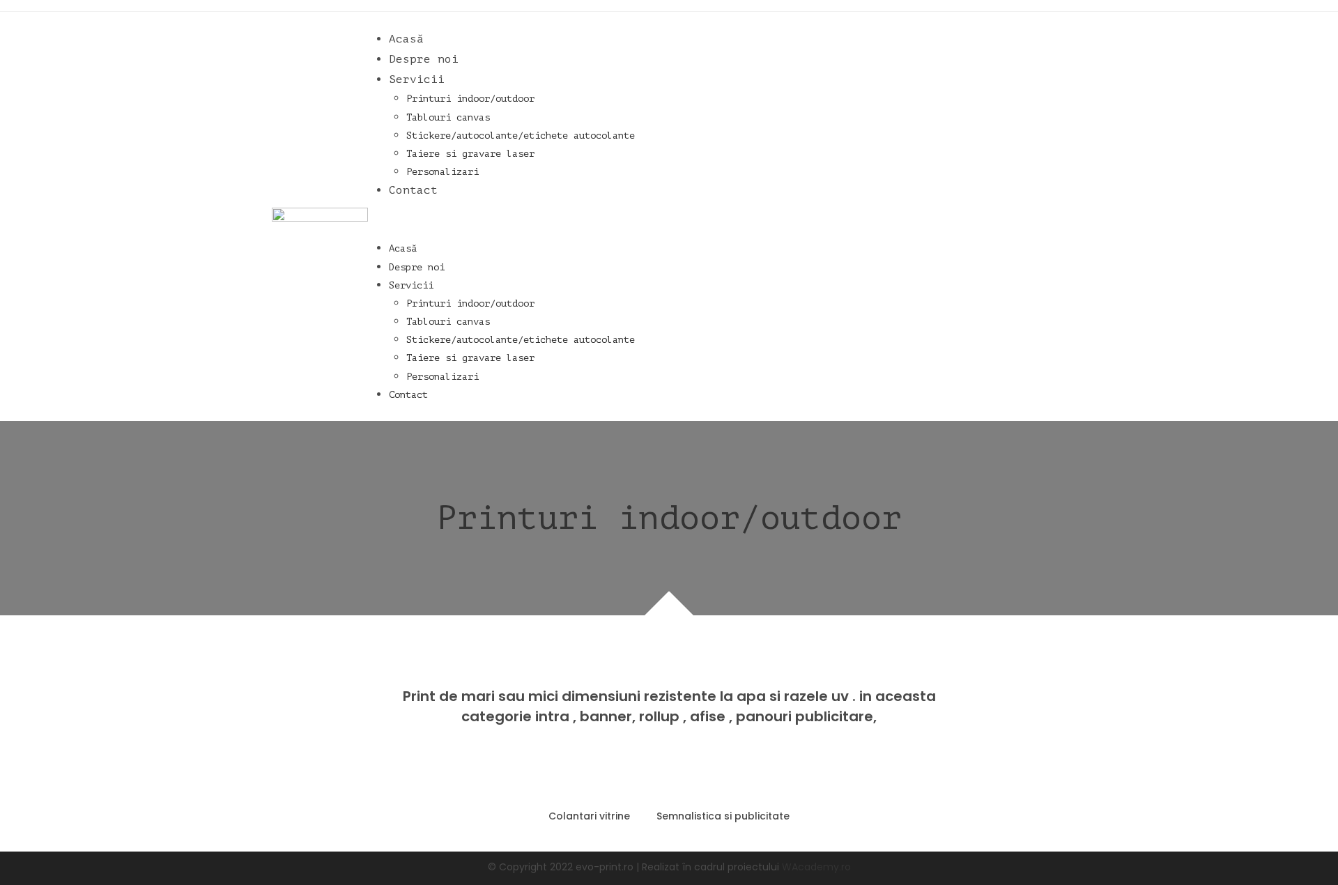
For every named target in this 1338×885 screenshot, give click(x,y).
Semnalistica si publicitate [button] (723, 816)
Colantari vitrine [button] (589, 816)
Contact (413, 190)
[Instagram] (1032, 214)
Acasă (406, 39)
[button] (677, 220)
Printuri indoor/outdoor (470, 98)
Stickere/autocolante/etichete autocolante (520, 135)
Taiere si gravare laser (470, 153)
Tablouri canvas (448, 117)
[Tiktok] (1055, 214)
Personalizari (442, 172)
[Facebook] (1009, 214)
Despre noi (424, 59)
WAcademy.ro (816, 867)
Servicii (417, 79)
